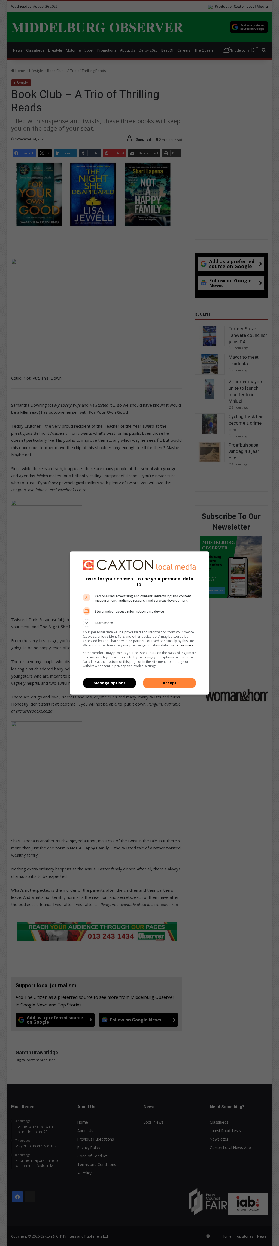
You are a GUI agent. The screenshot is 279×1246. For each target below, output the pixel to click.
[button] (139, 623)
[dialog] (139, 623)
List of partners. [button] (182, 645)
